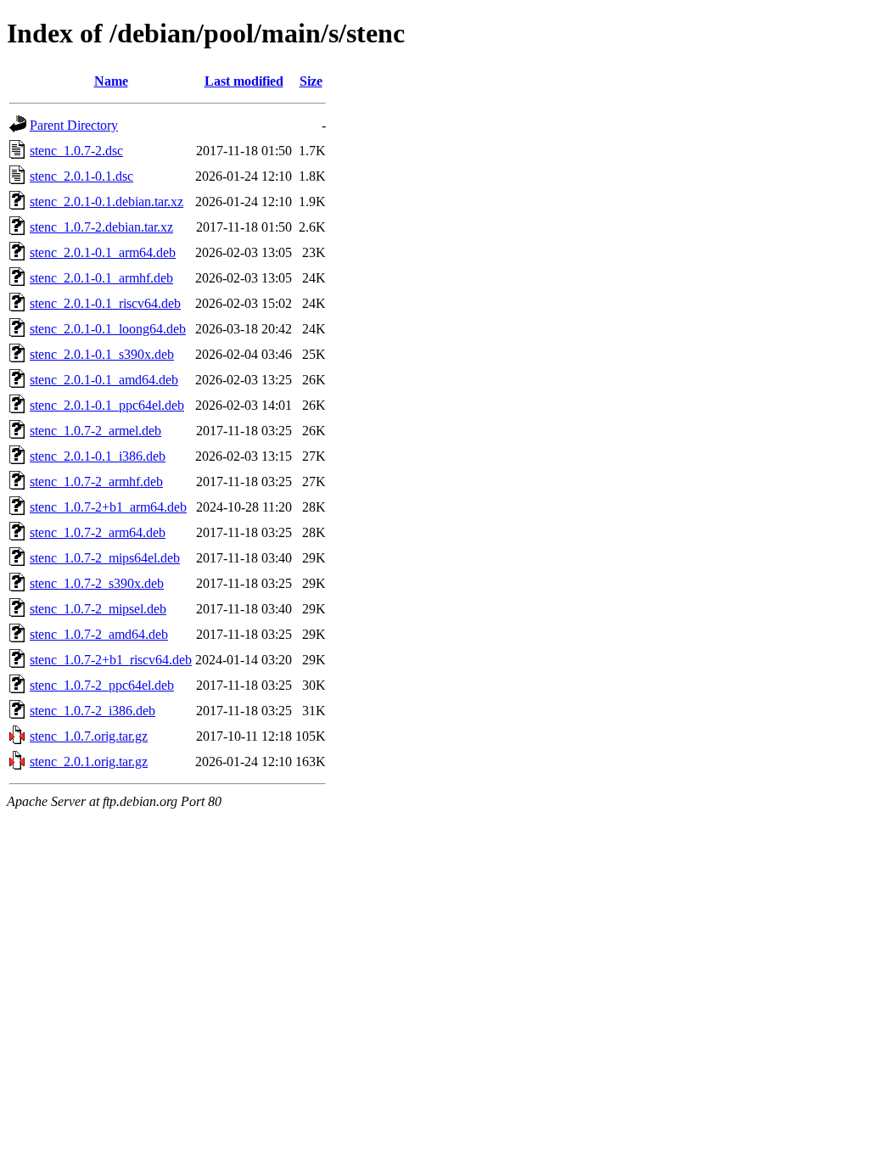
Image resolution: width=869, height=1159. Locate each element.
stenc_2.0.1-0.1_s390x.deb (102, 354)
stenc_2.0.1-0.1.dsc (81, 176)
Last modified (244, 81)
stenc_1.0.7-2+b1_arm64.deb (108, 507)
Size (311, 81)
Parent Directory (74, 125)
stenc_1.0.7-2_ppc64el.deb (102, 685)
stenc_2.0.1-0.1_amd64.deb (104, 379)
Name (111, 81)
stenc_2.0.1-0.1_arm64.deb (103, 252)
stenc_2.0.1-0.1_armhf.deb (101, 278)
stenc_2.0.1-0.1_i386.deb (97, 456)
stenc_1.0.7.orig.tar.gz (89, 736)
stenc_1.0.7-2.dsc (76, 150)
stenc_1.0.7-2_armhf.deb (96, 481)
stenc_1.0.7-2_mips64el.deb (105, 558)
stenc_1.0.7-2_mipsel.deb (98, 609)
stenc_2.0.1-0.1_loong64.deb (108, 329)
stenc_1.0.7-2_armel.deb (95, 430)
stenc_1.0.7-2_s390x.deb (97, 583)
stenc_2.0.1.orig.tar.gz (89, 761)
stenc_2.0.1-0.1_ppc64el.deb (107, 405)
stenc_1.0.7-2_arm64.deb (97, 532)
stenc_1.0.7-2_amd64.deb (99, 634)
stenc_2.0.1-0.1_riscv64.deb (105, 303)
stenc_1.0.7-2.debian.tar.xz (101, 227)
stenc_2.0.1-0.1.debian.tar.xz (106, 201)
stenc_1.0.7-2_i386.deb (92, 710)
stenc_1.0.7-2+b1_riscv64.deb (111, 659)
